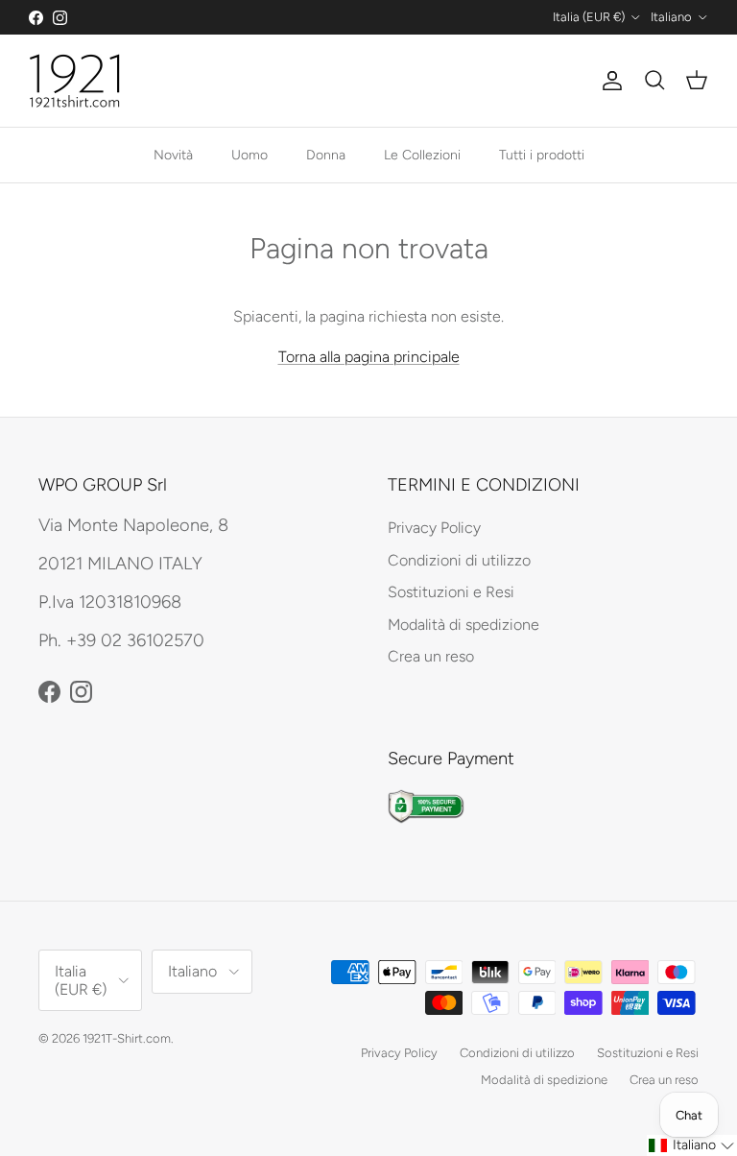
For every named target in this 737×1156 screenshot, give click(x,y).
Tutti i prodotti (541, 155)
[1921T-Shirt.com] (74, 81)
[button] (692, 1145)
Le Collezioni (422, 155)
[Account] (608, 80)
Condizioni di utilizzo (459, 560)
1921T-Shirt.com (127, 1038)
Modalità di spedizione (463, 624)
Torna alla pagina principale (369, 357)
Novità (173, 155)
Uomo (249, 155)
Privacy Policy (434, 527)
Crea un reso (431, 656)
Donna (325, 155)
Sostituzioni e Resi (451, 592)
